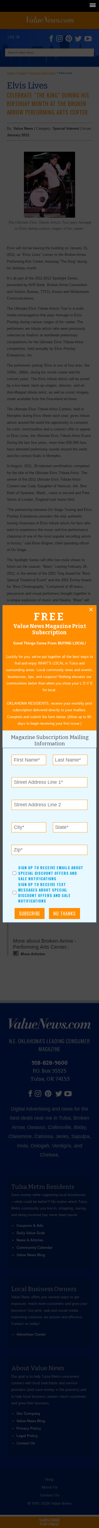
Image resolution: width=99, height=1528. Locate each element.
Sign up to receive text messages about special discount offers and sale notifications (44, 893)
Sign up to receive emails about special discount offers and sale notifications (50, 873)
